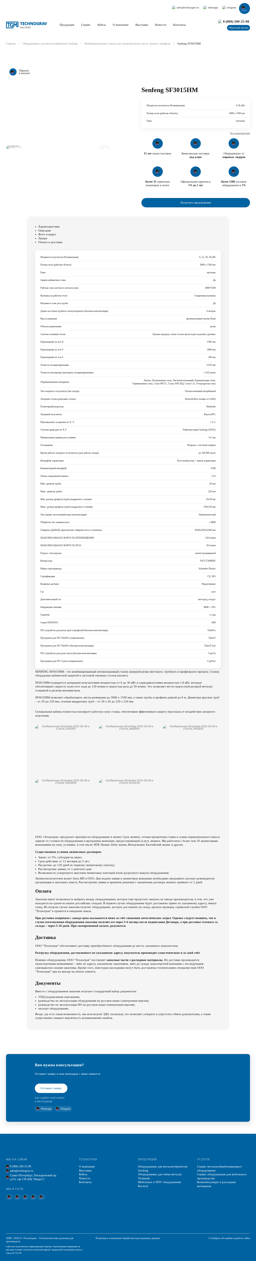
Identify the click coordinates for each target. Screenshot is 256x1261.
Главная (10, 43)
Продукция (67, 24)
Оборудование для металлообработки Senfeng (50, 43)
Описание (44, 230)
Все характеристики (240, 133)
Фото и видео (47, 234)
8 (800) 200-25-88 (236, 21)
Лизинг (42, 238)
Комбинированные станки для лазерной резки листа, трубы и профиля (127, 43)
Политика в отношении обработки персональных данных (128, 1238)
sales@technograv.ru (188, 7)
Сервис (86, 24)
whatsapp (213, 7)
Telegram (65, 1108)
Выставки (141, 24)
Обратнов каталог (24, 72)
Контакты (179, 24)
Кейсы (102, 24)
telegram (231, 7)
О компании (120, 24)
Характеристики (49, 226)
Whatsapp (46, 1108)
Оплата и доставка (50, 242)
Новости (160, 24)
